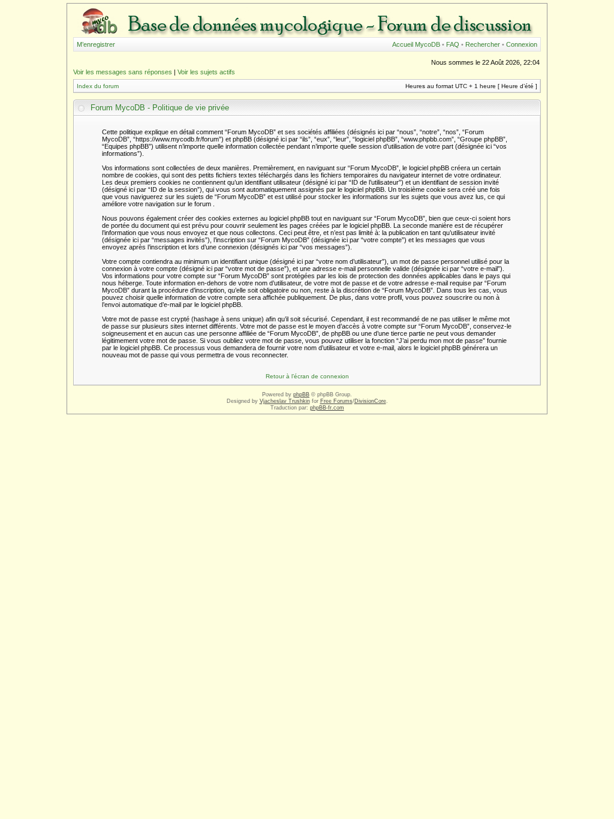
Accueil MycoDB (416, 44)
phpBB (301, 395)
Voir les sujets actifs (206, 72)
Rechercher (482, 44)
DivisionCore (370, 401)
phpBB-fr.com (327, 408)
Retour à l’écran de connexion (307, 376)
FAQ (452, 44)
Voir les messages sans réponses (122, 72)
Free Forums (336, 401)
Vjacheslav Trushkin (285, 401)
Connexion (521, 44)
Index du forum (98, 86)
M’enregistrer (96, 44)
